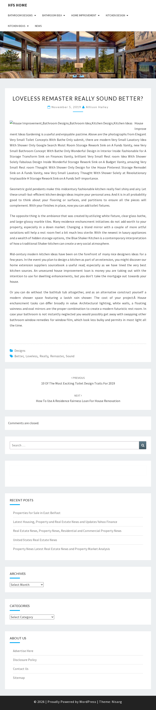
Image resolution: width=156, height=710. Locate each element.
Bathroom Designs (20, 15)
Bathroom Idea (52, 15)
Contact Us (20, 669)
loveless (32, 356)
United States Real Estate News (35, 540)
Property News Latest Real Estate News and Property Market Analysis (61, 549)
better (19, 356)
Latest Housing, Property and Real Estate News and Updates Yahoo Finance (65, 522)
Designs (19, 350)
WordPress (87, 702)
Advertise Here (23, 651)
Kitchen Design (115, 15)
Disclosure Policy (25, 660)
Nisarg (117, 702)
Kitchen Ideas (16, 26)
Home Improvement (83, 15)
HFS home (17, 5)
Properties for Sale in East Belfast (37, 513)
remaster (57, 356)
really (44, 356)
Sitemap (19, 678)
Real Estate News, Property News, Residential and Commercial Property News (67, 531)
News (38, 26)
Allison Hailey (97, 107)
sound (70, 356)
